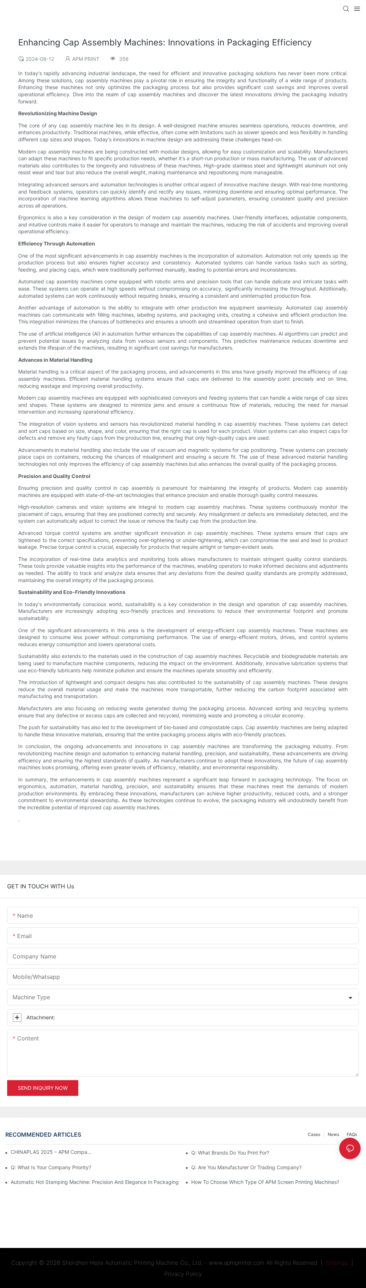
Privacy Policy (183, 1273)
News (333, 1134)
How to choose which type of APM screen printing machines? (265, 1182)
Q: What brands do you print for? (230, 1153)
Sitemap (336, 1262)
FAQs (352, 1134)
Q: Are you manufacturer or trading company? (246, 1167)
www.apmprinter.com (236, 1262)
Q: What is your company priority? (51, 1167)
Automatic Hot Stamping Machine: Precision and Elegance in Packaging (95, 1182)
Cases (314, 1134)
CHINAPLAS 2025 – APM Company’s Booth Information (52, 1152)
